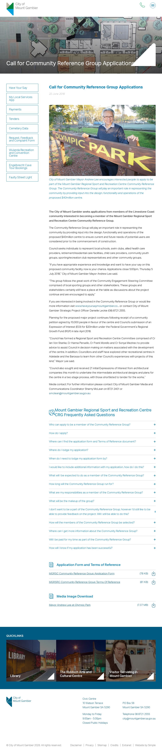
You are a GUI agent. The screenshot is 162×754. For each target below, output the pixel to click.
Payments (15, 109)
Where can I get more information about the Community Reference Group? (93, 531)
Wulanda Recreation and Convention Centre (21, 152)
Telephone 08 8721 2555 (136, 714)
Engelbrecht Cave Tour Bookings (20, 166)
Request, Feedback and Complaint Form (22, 139)
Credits (114, 745)
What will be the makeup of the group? (71, 501)
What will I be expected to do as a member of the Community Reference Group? (96, 475)
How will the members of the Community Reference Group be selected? (92, 522)
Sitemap (102, 745)
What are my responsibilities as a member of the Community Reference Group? (96, 492)
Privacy (90, 745)
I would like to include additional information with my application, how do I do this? (96, 467)
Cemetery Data (18, 128)
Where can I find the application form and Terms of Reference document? (92, 441)
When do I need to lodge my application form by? (78, 458)
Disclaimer (76, 745)
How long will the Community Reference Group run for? (81, 484)
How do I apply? (58, 433)
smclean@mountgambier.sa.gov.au (69, 393)
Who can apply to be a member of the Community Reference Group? (89, 424)
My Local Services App (20, 98)
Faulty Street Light (20, 177)
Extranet (126, 745)
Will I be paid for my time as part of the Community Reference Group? (90, 539)
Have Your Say (18, 87)
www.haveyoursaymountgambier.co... (97, 306)
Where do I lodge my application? (68, 450)
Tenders (14, 119)
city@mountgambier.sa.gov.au (139, 718)
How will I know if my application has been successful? (80, 547)
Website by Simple (145, 745)
